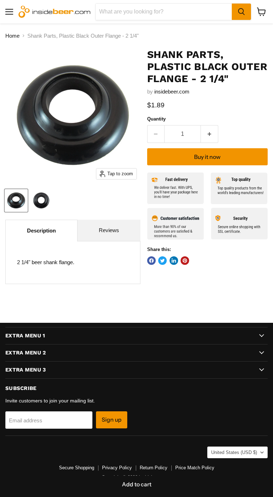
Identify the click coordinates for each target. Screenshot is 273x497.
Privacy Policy (117, 467)
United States (234, 452)
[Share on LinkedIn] (174, 260)
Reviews (109, 230)
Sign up (112, 419)
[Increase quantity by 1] (209, 134)
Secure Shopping (76, 467)
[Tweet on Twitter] (162, 260)
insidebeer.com (171, 92)
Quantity (156, 119)
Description (41, 231)
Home (12, 36)
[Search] (241, 12)
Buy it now (207, 157)
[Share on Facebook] (151, 260)
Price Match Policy (194, 467)
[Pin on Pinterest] (185, 260)
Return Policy (153, 467)
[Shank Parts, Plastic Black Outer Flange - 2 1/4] (16, 200)
